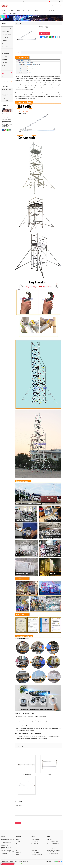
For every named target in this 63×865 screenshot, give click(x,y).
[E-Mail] (61, 861)
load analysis (53, 721)
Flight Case (4, 59)
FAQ (17, 850)
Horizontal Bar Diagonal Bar (26, 795)
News (17, 845)
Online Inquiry (45, 33)
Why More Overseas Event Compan (6, 99)
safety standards (34, 85)
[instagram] (59, 861)
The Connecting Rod (26, 774)
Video (17, 854)
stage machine (5, 37)
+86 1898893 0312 (6, 122)
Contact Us (18, 852)
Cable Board (4, 62)
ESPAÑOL (52, 1)
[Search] (60, 5)
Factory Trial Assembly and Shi (7, 90)
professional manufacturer (26, 83)
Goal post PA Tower (6, 46)
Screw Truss (4, 43)
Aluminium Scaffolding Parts (37, 19)
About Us (18, 841)
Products (28, 19)
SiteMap (48, 861)
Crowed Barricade (5, 53)
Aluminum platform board (29, 744)
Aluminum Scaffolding (6, 28)
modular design (45, 80)
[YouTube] (58, 861)
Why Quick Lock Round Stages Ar (7, 95)
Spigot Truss (4, 40)
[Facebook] (54, 861)
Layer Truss (4, 68)
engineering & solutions (40, 92)
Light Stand (4, 56)
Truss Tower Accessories (7, 50)
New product (4, 76)
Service (17, 848)
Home (17, 839)
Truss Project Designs (6, 34)
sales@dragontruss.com (29, 1)
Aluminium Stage (5, 31)
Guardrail (24, 746)
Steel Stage (4, 65)
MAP (51, 861)
